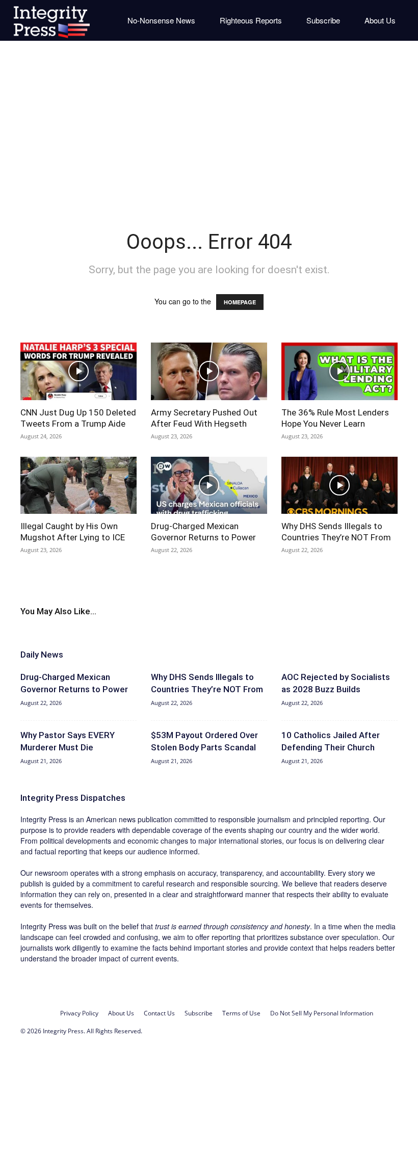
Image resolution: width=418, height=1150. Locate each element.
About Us (380, 20)
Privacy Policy (79, 1013)
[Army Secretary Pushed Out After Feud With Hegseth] (209, 371)
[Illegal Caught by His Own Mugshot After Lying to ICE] (78, 485)
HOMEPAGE (240, 302)
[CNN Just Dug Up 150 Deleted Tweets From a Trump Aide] (78, 371)
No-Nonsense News (161, 20)
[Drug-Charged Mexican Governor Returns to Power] (209, 485)
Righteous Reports (251, 20)
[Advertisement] (209, 127)
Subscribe (323, 20)
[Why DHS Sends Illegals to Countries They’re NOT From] (339, 485)
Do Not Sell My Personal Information (321, 1013)
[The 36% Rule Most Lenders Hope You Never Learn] (339, 371)
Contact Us (159, 1013)
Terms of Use (241, 1013)
